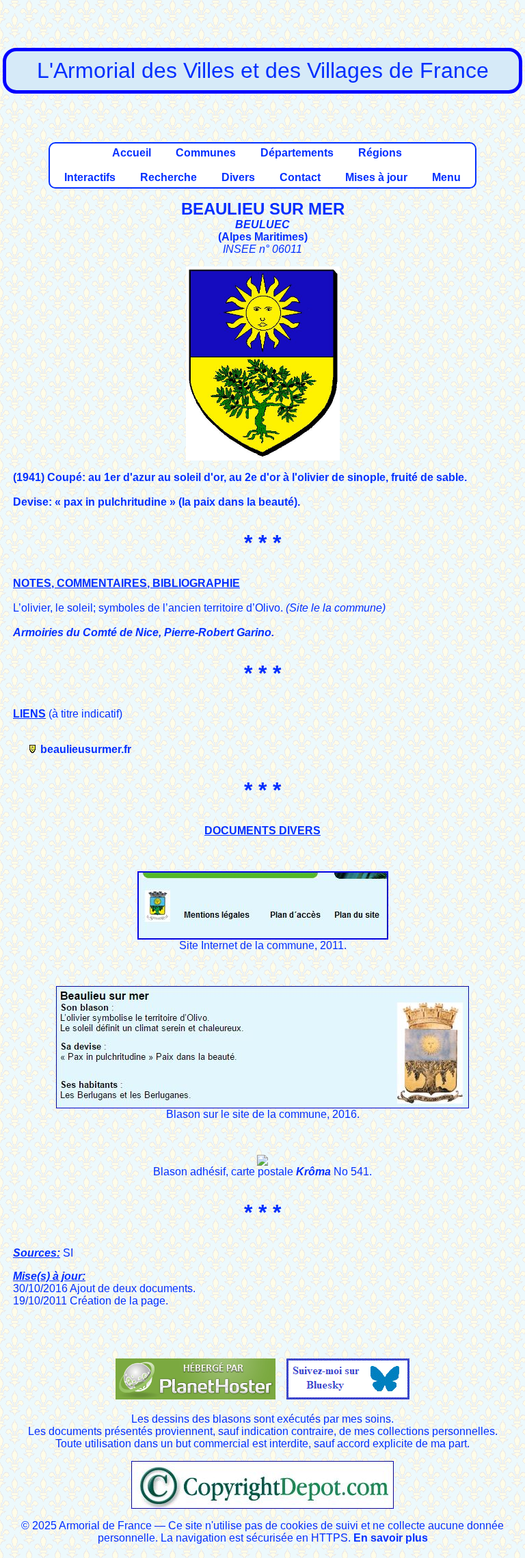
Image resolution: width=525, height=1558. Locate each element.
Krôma (313, 1171)
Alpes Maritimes (262, 237)
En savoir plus (390, 1538)
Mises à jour (376, 177)
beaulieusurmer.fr (85, 749)
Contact (300, 177)
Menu (446, 177)
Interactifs (90, 177)
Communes (206, 153)
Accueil (131, 153)
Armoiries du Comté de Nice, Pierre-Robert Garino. (143, 632)
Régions (380, 153)
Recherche (168, 177)
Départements (297, 153)
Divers (238, 177)
